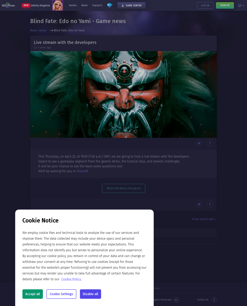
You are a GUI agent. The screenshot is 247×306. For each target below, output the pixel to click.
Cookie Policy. (71, 279)
